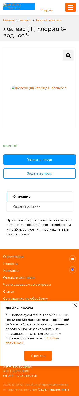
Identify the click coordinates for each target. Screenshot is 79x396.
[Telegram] (72, 258)
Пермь (46, 10)
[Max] (72, 269)
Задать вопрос (39, 173)
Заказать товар (39, 160)
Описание (22, 196)
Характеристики (26, 206)
